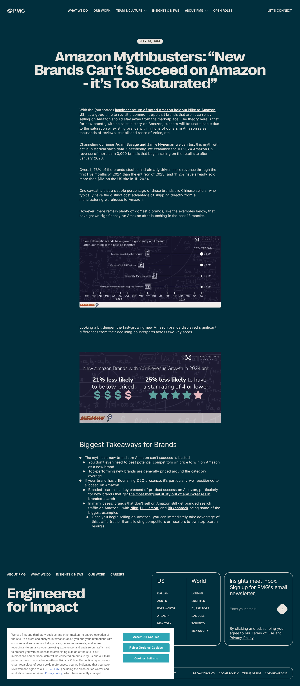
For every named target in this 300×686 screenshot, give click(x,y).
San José (198, 615)
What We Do (41, 574)
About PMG (16, 574)
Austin (162, 601)
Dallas (162, 593)
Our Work (96, 574)
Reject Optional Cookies (146, 647)
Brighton (198, 601)
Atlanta (163, 615)
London (197, 593)
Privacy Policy (242, 637)
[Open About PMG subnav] (206, 10)
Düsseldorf (200, 608)
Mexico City (200, 630)
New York (164, 623)
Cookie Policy (229, 673)
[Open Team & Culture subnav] (145, 10)
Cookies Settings (146, 658)
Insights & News (69, 574)
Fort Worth (166, 608)
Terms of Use (251, 673)
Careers (117, 574)
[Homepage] (16, 11)
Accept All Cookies (146, 637)
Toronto (198, 623)
